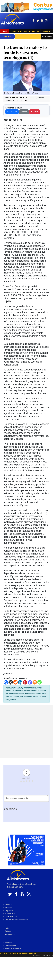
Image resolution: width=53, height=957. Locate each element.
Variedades (10, 934)
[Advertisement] (26, 731)
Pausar (24, 112)
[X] (11, 682)
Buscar (48, 36)
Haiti (7, 928)
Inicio (4, 31)
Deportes (35, 31)
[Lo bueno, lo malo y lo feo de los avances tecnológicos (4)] (26, 76)
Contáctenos (10, 946)
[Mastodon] (30, 682)
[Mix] (35, 682)
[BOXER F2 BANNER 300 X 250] (26, 850)
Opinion (8, 931)
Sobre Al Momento (13, 948)
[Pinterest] (25, 682)
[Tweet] (25, 100)
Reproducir (12, 112)
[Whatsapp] (39, 682)
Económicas (46, 31)
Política (27, 31)
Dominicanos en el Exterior (16, 919)
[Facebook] (6, 682)
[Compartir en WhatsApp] (16, 100)
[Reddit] (15, 682)
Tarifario (8, 943)
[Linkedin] (20, 682)
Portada (8, 904)
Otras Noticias (16, 31)
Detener (34, 112)
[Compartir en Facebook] (21, 100)
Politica (8, 907)
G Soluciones (48, 956)
